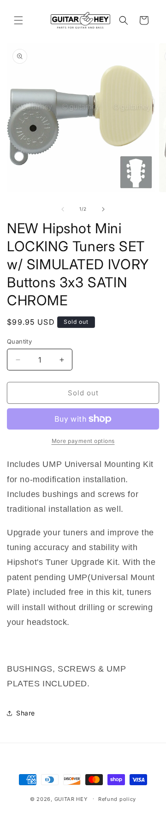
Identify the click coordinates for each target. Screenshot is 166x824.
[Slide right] (103, 209)
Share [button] (25, 713)
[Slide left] (63, 209)
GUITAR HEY (71, 798)
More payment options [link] (83, 440)
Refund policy (117, 799)
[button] (18, 20)
